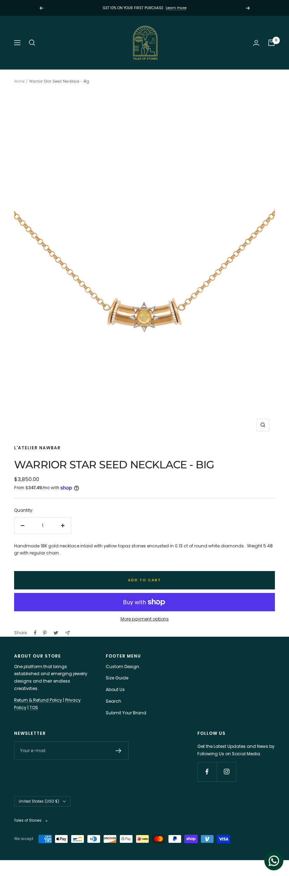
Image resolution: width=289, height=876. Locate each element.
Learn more (176, 8)
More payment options (145, 619)
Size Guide (117, 678)
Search (113, 701)
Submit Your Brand (126, 713)
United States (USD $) (39, 801)
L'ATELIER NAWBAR (37, 448)
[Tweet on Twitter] (56, 632)
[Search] (32, 43)
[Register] (119, 750)
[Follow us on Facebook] (207, 771)
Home (19, 81)
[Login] (256, 43)
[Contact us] (273, 860)
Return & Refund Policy (38, 700)
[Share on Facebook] (35, 632)
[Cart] (271, 43)
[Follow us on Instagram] (226, 771)
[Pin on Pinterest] (45, 632)
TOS (34, 707)
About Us (115, 689)
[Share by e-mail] (67, 633)
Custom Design (122, 667)
